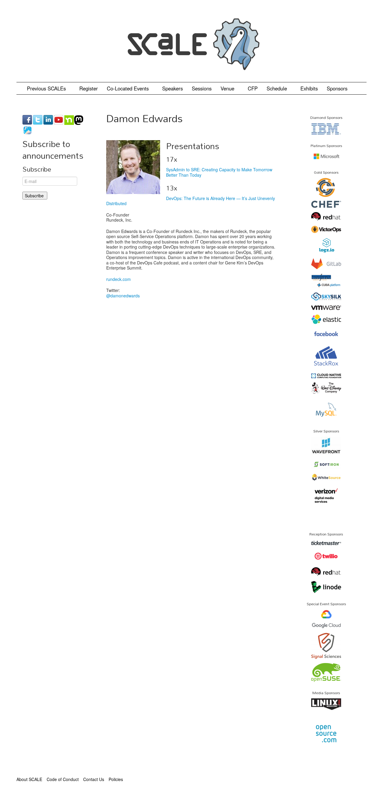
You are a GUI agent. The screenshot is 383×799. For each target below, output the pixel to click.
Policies (116, 779)
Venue (228, 88)
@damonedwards (123, 296)
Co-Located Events (128, 88)
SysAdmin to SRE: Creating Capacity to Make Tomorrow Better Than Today (219, 172)
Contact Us (93, 779)
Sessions (202, 88)
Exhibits (309, 88)
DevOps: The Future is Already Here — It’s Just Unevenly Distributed (190, 201)
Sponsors (337, 88)
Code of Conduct (63, 779)
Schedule (277, 88)
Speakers (172, 88)
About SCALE (29, 779)
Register (88, 88)
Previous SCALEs (47, 88)
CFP (253, 88)
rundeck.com (118, 279)
